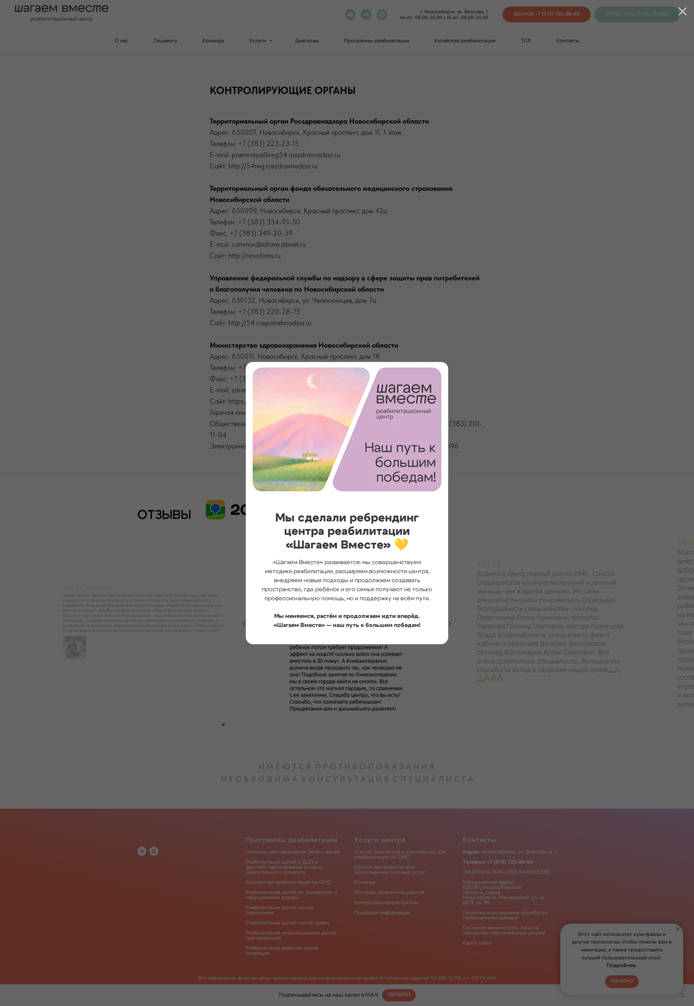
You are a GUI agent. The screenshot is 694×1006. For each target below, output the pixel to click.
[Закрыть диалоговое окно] (682, 11)
